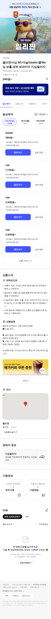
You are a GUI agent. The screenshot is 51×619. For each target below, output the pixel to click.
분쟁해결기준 (34, 587)
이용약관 (6, 585)
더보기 (26, 380)
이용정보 (32, 103)
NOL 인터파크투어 (12, 516)
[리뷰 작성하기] (46, 510)
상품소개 (19, 103)
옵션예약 (6, 103)
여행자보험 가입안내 (10, 587)
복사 (15, 427)
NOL (27, 516)
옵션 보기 (18, 152)
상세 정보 (39, 152)
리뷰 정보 (16, 75)
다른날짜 (42, 114)
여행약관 (23, 587)
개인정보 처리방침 (39, 585)
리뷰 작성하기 (25, 563)
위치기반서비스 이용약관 (21, 585)
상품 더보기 (24, 260)
